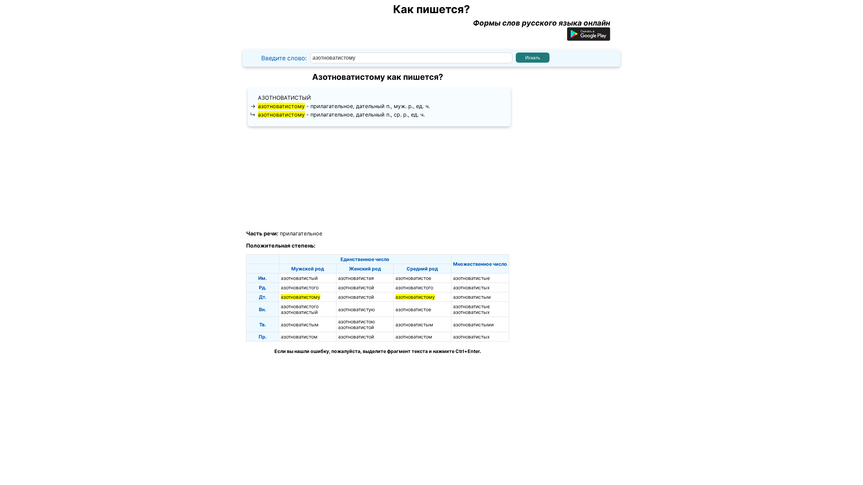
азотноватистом (299, 337)
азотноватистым (472, 297)
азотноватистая (356, 278)
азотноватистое (413, 278)
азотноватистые (471, 278)
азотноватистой (356, 287)
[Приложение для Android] (588, 38)
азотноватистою (356, 321)
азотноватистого (300, 287)
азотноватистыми (473, 324)
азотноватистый (284, 97)
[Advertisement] (377, 178)
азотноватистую (356, 309)
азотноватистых (471, 287)
